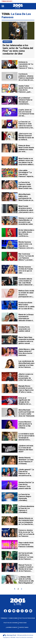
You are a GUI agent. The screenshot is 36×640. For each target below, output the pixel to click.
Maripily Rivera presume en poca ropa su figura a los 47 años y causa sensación (26, 390)
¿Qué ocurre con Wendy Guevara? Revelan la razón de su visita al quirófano (26, 138)
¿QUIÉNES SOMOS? (12, 627)
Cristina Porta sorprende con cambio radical (24, 329)
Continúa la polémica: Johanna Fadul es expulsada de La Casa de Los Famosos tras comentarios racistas (26, 80)
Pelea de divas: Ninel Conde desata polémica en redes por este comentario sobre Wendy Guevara (26, 150)
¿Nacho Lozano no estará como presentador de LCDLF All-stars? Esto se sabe (25, 378)
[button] (3, 6)
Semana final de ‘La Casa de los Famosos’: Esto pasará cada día (26, 485)
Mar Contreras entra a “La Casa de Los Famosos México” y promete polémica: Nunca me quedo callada (26, 259)
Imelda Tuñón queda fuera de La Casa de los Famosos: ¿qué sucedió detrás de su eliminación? (25, 91)
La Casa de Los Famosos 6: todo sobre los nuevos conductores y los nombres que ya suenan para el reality (25, 128)
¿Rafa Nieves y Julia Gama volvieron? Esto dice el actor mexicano (26, 352)
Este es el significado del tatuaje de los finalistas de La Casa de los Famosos (24, 403)
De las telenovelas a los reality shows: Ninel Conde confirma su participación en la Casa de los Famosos (26, 236)
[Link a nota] (18, 30)
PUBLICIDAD (23, 622)
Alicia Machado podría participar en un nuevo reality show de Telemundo (26, 413)
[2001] (18, 6)
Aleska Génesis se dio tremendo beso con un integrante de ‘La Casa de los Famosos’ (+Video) (25, 522)
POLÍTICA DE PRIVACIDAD (27, 618)
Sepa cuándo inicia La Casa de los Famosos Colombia (25, 545)
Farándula (7, 41)
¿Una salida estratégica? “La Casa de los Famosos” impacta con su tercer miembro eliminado (25, 175)
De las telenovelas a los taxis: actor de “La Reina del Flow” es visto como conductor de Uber (18, 49)
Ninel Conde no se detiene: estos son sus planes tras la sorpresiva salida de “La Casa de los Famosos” (26, 163)
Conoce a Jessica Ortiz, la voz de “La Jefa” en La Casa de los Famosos (26, 533)
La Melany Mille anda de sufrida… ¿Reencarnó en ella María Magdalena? (26, 580)
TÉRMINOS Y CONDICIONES (9, 618)
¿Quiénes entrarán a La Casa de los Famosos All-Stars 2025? (25, 449)
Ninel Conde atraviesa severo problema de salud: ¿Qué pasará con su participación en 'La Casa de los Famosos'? (26, 212)
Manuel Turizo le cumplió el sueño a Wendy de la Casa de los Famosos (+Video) (25, 569)
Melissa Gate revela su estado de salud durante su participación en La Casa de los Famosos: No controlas (26, 297)
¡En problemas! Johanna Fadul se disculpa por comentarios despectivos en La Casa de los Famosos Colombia (25, 104)
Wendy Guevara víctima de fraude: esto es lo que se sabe (25, 270)
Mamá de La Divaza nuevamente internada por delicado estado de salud (26, 318)
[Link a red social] (5, 610)
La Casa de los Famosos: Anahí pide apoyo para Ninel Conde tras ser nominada (25, 186)
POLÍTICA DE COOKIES (11, 622)
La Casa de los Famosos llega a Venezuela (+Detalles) (24, 497)
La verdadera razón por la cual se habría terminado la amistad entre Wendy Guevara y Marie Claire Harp (26, 439)
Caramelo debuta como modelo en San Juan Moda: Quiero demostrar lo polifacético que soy (26, 284)
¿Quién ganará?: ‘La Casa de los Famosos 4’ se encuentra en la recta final (26, 473)
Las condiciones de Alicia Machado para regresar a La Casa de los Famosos (26, 364)
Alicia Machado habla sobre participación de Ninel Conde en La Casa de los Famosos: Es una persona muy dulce (26, 200)
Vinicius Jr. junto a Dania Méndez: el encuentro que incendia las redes (25, 221)
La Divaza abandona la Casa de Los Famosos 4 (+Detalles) (26, 509)
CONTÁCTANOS (23, 627)
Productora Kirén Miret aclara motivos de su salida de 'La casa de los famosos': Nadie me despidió (26, 308)
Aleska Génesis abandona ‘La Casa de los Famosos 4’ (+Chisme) (25, 461)
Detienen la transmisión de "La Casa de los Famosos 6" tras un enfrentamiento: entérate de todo (26, 67)
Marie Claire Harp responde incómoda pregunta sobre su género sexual (26, 340)
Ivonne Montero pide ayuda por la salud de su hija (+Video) (25, 425)
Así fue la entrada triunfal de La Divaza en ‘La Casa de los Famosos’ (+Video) (25, 557)
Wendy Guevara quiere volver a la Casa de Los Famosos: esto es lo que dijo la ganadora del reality (26, 247)
